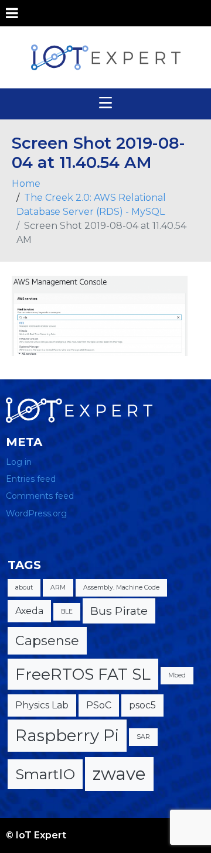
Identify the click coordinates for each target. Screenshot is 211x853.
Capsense (47, 641)
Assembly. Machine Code (121, 587)
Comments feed (40, 496)
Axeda (29, 610)
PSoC (98, 705)
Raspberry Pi (67, 735)
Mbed (177, 675)
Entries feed (31, 479)
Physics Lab (42, 705)
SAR (143, 737)
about (24, 587)
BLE (67, 611)
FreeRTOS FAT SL (83, 674)
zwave (119, 773)
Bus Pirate (119, 611)
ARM (58, 587)
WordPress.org (36, 513)
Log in (19, 462)
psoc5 (142, 705)
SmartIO (45, 774)
